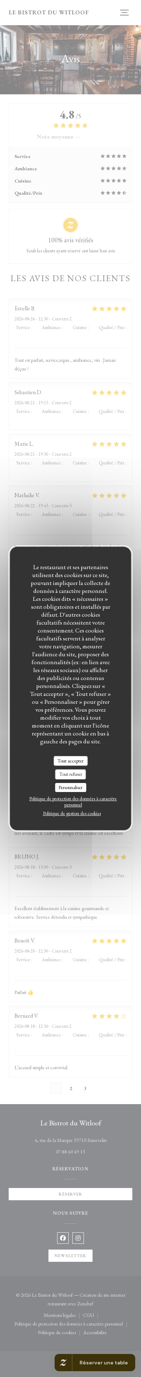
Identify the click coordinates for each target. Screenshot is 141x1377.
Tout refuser (70, 774)
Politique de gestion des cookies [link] (72, 813)
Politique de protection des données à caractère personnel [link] (73, 802)
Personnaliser (70, 787)
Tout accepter (70, 761)
